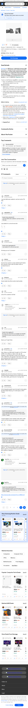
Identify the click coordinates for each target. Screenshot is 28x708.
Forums (8, 10)
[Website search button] (23, 4)
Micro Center (4, 624)
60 (4, 627)
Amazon (15, 594)
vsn (5, 291)
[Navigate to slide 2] (13, 40)
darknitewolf (7, 385)
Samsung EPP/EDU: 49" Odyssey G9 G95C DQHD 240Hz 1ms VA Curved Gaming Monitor (18, 529)
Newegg (3, 68)
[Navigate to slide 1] (12, 40)
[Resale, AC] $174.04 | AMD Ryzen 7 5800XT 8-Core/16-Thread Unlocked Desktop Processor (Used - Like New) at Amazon (18, 618)
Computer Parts (18, 554)
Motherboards (7, 561)
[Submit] (2, 178)
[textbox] (12, 165)
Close (19, 705)
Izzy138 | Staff (24, 122)
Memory (13, 558)
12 (15, 627)
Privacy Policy (4, 700)
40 (16, 539)
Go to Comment (6, 154)
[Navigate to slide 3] (14, 40)
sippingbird (7, 212)
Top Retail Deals (16, 7)
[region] (14, 701)
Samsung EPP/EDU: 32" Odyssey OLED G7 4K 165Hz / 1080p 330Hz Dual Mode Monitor (7, 529)
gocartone (7, 348)
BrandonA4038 (9, 144)
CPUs (4, 558)
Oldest (17, 174)
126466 (6, 370)
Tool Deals (24, 7)
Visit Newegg (14, 58)
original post (12, 117)
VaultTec (7, 459)
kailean (6, 259)
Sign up (5, 183)
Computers (6, 554)
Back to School (8, 7)
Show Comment (22, 308)
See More (14, 565)
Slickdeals (3, 10)
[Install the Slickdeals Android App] (14, 672)
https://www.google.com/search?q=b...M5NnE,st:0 (13, 494)
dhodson (6, 277)
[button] (6, 45)
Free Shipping (19, 561)
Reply (9, 205)
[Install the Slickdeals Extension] (14, 668)
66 (4, 539)
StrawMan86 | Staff (23, 102)
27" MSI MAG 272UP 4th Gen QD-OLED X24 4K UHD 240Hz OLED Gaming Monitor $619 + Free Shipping (18, 648)
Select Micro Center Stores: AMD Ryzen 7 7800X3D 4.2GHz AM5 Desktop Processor (6, 618)
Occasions (6, 565)
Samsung (4, 536)
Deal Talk (13, 10)
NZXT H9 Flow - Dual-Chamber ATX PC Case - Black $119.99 (18, 587)
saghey (7, 304)
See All (24, 514)
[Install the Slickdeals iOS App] (14, 676)
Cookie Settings (9, 705)
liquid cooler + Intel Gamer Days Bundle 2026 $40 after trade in (6, 587)
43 (4, 44)
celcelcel (6, 195)
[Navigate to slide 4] (15, 40)
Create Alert (9, 18)
